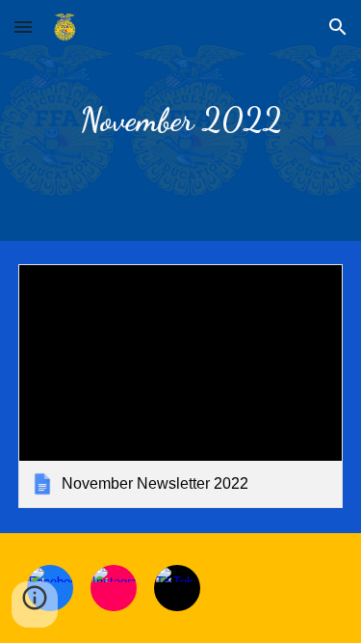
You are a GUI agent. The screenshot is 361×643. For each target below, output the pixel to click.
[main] (181, 120)
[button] (23, 26)
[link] (181, 386)
